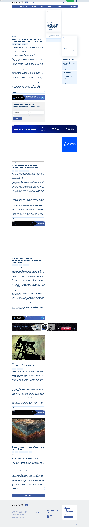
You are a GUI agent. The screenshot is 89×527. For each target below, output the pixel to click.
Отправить (17, 118)
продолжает (21, 290)
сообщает (24, 54)
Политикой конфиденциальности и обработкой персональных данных (27, 115)
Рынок (35, 510)
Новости (14, 6)
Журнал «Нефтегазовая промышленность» (39, 2)
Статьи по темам (72, 6)
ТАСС (16, 458)
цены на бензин (26, 170)
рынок (16, 170)
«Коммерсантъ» (20, 175)
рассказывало (35, 462)
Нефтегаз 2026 (23, 6)
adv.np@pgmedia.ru (15, 518)
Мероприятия (60, 6)
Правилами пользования (33, 115)
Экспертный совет (50, 505)
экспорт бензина (24, 44)
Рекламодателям (54, 2)
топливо (21, 170)
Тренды (41, 6)
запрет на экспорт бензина (16, 44)
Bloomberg (32, 399)
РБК (33, 273)
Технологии (36, 508)
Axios (41, 372)
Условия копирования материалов (53, 508)
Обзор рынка (33, 6)
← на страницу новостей (28, 495)
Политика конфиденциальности (52, 510)
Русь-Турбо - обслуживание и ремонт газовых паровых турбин (24, 1)
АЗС (13, 170)
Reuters (17, 390)
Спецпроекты (36, 512)
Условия (48, 512)
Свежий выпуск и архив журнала (64, 2)
